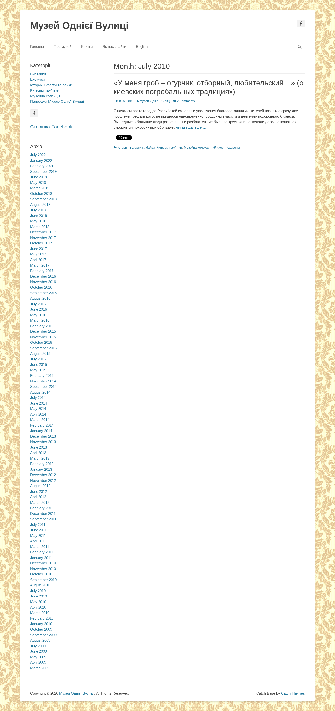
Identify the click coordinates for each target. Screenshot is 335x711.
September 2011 (43, 519)
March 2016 (39, 320)
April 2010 (38, 607)
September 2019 (43, 171)
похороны (233, 147)
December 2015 (43, 331)
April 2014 (38, 414)
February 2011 (41, 552)
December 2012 (43, 475)
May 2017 (38, 254)
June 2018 (38, 216)
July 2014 (38, 397)
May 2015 (38, 370)
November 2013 (43, 442)
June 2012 (38, 491)
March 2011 (39, 547)
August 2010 (40, 585)
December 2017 (43, 232)
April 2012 (38, 497)
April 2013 (38, 453)
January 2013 (41, 469)
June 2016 (38, 309)
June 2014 (38, 403)
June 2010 (38, 596)
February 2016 (41, 326)
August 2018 (40, 205)
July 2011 (37, 524)
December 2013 (43, 436)
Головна (37, 46)
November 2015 (43, 337)
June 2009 (38, 651)
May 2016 (38, 315)
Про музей (62, 46)
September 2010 (43, 580)
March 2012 (39, 502)
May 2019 (38, 182)
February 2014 (41, 425)
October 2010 (41, 574)
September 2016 (43, 293)
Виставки (38, 74)
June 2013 (38, 447)
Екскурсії (38, 79)
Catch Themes (293, 693)
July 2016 (38, 304)
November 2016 (43, 282)
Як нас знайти (114, 46)
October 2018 (41, 193)
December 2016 (43, 276)
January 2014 (41, 431)
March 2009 (39, 668)
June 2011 (38, 530)
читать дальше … (191, 127)
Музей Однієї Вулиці (79, 25)
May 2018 (38, 221)
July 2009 (38, 646)
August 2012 (40, 486)
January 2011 (41, 558)
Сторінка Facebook (51, 126)
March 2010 (39, 613)
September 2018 (43, 199)
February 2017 (41, 271)
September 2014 (43, 386)
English (142, 46)
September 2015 (43, 348)
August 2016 (40, 298)
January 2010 (41, 624)
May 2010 (38, 602)
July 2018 (38, 210)
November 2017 (43, 238)
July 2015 (38, 359)
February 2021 (41, 166)
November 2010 (43, 569)
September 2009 (43, 635)
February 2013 (41, 464)
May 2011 (38, 535)
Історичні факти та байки (136, 147)
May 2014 (38, 408)
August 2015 (40, 353)
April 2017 (38, 260)
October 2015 (41, 342)
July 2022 (38, 155)
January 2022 (41, 160)
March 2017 (39, 265)
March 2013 (39, 458)
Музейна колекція (197, 147)
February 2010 (41, 618)
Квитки (87, 46)
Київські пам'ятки (169, 147)
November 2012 (43, 480)
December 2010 (43, 563)
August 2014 (40, 392)
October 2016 (41, 287)
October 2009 (41, 629)
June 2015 (38, 364)
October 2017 (41, 243)
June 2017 (38, 249)
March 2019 (39, 188)
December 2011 (43, 513)
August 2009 (40, 640)
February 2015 (41, 375)
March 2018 (39, 227)
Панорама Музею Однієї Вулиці (57, 101)
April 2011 (38, 541)
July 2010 (38, 591)
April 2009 (38, 662)
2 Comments (186, 101)
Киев (220, 147)
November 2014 (43, 381)
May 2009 (38, 657)
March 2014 (39, 420)
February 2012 (41, 508)
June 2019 (38, 177)
